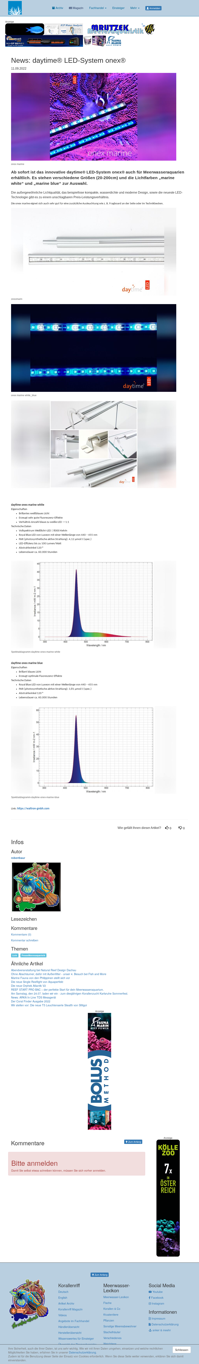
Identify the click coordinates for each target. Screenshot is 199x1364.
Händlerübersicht (68, 1327)
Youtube (157, 1292)
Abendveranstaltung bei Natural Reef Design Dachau (43, 970)
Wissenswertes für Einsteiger (76, 1338)
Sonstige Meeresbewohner (119, 1326)
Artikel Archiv (66, 1303)
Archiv (59, 8)
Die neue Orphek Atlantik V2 (28, 986)
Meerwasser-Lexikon (116, 1297)
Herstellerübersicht (69, 1333)
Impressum (158, 1318)
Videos (62, 1315)
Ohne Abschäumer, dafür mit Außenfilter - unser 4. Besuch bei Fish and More (58, 974)
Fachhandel (97, 8)
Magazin (77, 8)
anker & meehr (161, 1330)
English (62, 1297)
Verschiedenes (112, 1338)
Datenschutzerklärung (165, 1324)
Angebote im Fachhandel (73, 1321)
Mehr (134, 8)
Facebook (156, 1297)
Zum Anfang (134, 1141)
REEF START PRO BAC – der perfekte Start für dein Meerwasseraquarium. (57, 989)
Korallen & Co (111, 1309)
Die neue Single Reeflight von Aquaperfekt (37, 982)
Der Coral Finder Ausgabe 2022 (30, 1001)
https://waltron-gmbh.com (33, 808)
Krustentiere (110, 1314)
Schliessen (181, 1350)
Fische (107, 1303)
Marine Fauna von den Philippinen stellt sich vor (40, 978)
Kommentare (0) (21, 934)
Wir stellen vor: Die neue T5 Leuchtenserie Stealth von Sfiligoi (49, 1005)
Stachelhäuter (111, 1332)
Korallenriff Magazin (70, 1309)
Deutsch (63, 1292)
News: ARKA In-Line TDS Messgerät (33, 997)
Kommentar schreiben (24, 940)
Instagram (157, 1303)
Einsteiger (118, 8)
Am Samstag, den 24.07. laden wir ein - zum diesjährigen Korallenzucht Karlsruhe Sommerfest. (69, 993)
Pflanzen (108, 1320)
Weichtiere (109, 1344)
